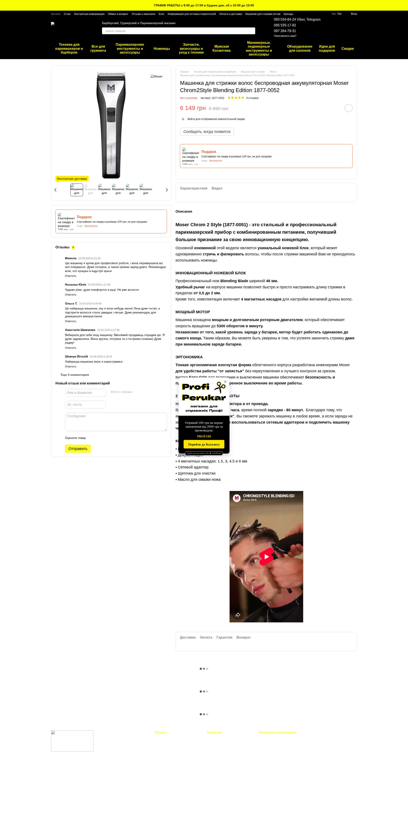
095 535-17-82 (285, 25)
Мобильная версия (66, 768)
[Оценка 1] (92, 437)
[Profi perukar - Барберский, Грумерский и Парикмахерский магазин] (72, 740)
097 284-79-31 (285, 31)
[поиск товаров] (251, 30)
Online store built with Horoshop (67, 822)
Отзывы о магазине (143, 14)
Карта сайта (215, 799)
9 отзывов (252, 98)
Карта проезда (319, 767)
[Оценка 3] (106, 437)
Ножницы (162, 48)
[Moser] (157, 76)
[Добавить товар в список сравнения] (336, 108)
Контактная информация (89, 14)
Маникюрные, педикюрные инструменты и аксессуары (259, 48)
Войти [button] (191, 119)
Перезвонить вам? (285, 35)
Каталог (56, 14)
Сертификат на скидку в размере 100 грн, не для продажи (112, 221)
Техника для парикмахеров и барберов (69, 48)
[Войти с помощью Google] (143, 392)
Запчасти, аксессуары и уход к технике (191, 48)
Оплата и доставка (230, 14)
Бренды (288, 14)
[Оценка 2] (99, 437)
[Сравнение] (342, 27)
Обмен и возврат (118, 14)
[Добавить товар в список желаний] (349, 108)
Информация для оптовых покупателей (192, 14)
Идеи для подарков (327, 48)
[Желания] (331, 27)
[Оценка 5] (120, 437)
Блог (161, 14)
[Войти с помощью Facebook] (137, 392)
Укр (334, 14)
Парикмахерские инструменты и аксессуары (130, 48)
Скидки (347, 48)
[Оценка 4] (113, 437)
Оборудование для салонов (299, 48)
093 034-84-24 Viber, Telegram (297, 19)
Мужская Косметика (221, 48)
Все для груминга (98, 48)
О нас (67, 14)
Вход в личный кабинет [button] (222, 738)
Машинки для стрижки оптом (262, 14)
